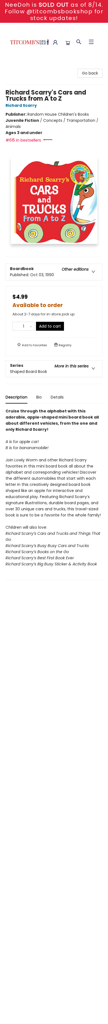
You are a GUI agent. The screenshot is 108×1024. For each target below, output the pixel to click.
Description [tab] (16, 397)
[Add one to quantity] (30, 326)
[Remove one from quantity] (16, 326)
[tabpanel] (54, 494)
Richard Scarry (21, 105)
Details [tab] (57, 397)
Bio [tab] (39, 397)
